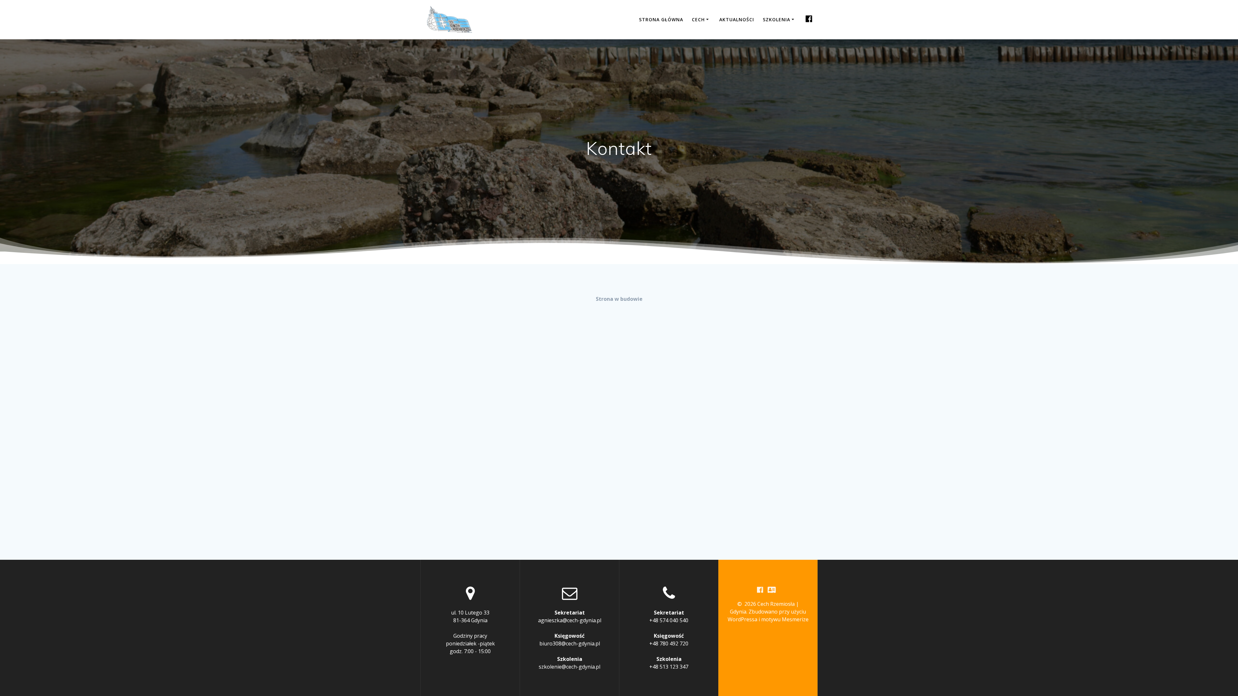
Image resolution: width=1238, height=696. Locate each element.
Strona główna (661, 19)
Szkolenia (776, 19)
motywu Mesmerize (785, 619)
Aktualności (736, 19)
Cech (698, 19)
